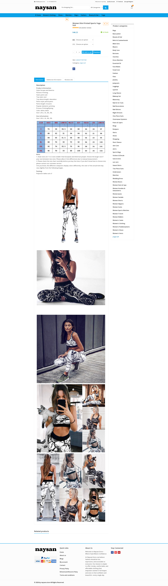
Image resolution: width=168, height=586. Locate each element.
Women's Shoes (118, 230)
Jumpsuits (116, 83)
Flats (114, 77)
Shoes (60, 15)
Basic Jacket (117, 34)
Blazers (115, 47)
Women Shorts (118, 200)
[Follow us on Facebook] (112, 552)
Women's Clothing (119, 223)
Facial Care (116, 70)
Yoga (103, 15)
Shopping (116, 139)
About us (63, 555)
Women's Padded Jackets (121, 227)
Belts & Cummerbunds (120, 40)
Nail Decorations (118, 106)
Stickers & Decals (118, 155)
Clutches (116, 57)
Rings (114, 126)
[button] (68, 20)
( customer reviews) (85, 28)
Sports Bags (117, 152)
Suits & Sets (117, 159)
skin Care (116, 146)
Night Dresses (117, 113)
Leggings (116, 86)
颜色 (74, 40)
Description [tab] (39, 80)
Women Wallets (118, 217)
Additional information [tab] (54, 80)
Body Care (116, 50)
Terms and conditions (67, 575)
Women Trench (118, 214)
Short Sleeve (117, 142)
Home (39, 15)
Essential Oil (117, 63)
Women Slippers (118, 204)
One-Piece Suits (118, 116)
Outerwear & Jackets (120, 119)
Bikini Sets (116, 44)
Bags (76, 15)
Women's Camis (118, 220)
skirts (115, 149)
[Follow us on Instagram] (115, 552)
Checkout (97, 52)
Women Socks (117, 207)
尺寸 (74, 44)
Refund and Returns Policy (69, 572)
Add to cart (88, 52)
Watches (69, 15)
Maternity (116, 100)
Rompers (116, 129)
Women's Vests (118, 233)
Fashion (83, 15)
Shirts (115, 132)
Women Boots (117, 182)
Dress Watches (118, 60)
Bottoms (116, 53)
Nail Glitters (117, 109)
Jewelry (115, 80)
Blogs (61, 559)
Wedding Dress (118, 178)
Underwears (117, 172)
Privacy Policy (64, 569)
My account (64, 562)
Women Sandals (118, 197)
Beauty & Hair (94, 15)
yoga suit (83, 63)
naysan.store (45, 582)
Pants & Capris (118, 123)
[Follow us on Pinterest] (119, 552)
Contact (62, 565)
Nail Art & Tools (118, 103)
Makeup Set (117, 96)
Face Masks (116, 67)
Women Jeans (117, 194)
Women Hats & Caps (119, 185)
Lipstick (115, 90)
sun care (115, 162)
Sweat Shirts (117, 165)
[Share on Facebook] (74, 68)
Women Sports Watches (121, 210)
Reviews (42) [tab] (69, 80)
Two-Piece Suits (118, 169)
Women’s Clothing (49, 15)
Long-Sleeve (117, 93)
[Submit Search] (105, 7)
